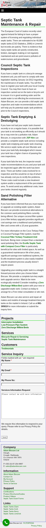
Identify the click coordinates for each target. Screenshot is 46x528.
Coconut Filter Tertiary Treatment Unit (19, 237)
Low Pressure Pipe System (14, 325)
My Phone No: (8, 380)
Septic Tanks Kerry (11, 511)
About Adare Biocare (11, 474)
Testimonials (7, 348)
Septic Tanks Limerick (12, 514)
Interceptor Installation (12, 322)
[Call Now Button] (6, 522)
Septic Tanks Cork (10, 509)
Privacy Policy (9, 481)
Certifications (8, 492)
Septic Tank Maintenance (13, 339)
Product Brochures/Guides (14, 494)
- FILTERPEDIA (28, 523)
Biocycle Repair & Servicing (14, 337)
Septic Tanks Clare (11, 507)
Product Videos (9, 496)
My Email (6, 370)
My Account (8, 479)
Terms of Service (10, 483)
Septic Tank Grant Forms (13, 498)
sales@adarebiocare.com (16, 466)
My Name (6, 360)
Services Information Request (15, 390)
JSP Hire (30, 138)
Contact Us (7, 477)
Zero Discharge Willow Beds (15, 327)
